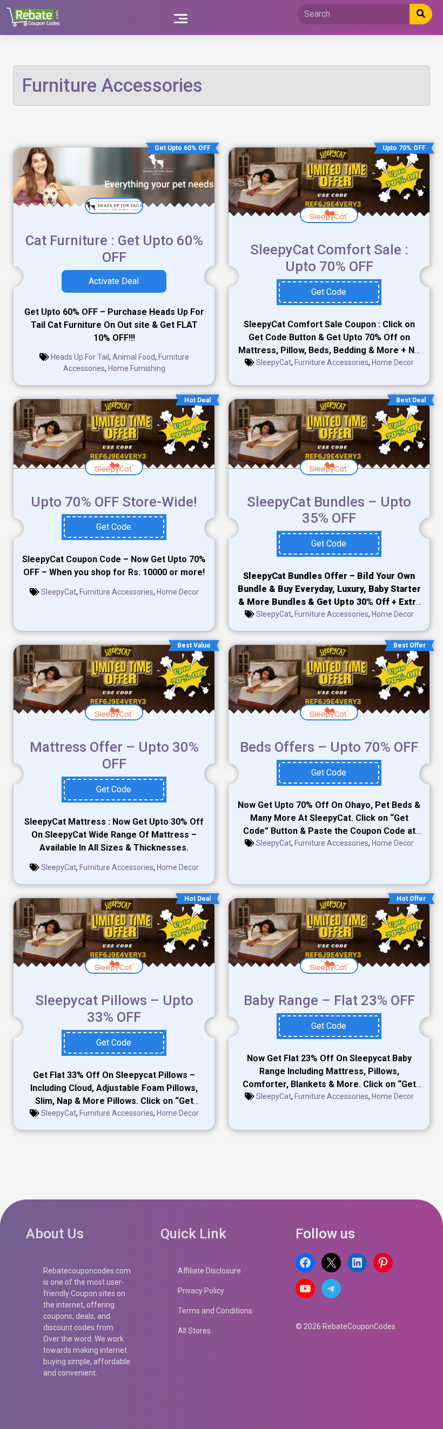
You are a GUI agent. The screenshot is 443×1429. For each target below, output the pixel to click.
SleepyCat (273, 362)
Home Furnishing (136, 368)
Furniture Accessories (331, 362)
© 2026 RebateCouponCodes (345, 1326)
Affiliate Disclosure (209, 1270)
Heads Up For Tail (80, 357)
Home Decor (393, 362)
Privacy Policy (201, 1290)
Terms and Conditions (215, 1310)
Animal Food (133, 357)
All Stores (194, 1330)
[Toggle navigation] (180, 17)
